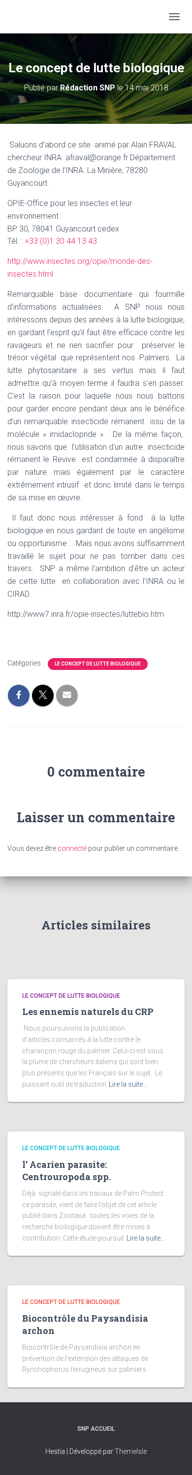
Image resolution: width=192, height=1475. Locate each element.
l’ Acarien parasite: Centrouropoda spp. (66, 1170)
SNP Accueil (96, 1428)
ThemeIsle (131, 1451)
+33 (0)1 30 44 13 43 (61, 241)
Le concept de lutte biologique (98, 663)
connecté (72, 848)
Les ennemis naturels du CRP (88, 1011)
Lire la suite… (128, 1084)
